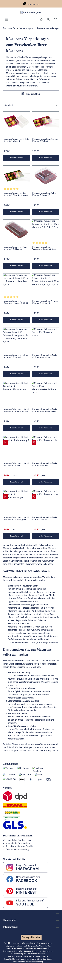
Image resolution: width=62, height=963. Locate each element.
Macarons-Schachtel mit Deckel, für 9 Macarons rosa (45, 518)
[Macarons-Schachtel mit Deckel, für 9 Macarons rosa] (45, 500)
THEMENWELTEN (33, 4)
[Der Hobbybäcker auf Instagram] (25, 867)
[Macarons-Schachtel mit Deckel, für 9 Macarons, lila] (45, 446)
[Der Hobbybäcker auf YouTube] (25, 903)
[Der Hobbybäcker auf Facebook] (25, 879)
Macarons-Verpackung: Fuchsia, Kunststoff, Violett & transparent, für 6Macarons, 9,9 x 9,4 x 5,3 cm (16, 140)
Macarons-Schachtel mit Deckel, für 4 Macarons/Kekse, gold (16, 518)
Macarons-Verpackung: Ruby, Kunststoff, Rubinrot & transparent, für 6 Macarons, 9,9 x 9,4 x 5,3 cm (45, 194)
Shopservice (9, 920)
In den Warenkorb (16, 158)
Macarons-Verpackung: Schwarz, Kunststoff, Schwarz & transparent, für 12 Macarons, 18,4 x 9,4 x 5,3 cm (17, 356)
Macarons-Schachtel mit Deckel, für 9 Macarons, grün (16, 464)
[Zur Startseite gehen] (31, 12)
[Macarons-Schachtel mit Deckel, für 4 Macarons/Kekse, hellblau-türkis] (45, 392)
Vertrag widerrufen (31, 937)
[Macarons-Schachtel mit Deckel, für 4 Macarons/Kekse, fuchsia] (16, 392)
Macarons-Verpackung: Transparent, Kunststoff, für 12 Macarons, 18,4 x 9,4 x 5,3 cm (16, 302)
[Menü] (6, 20)
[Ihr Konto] (48, 20)
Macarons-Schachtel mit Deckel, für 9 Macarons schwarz (45, 356)
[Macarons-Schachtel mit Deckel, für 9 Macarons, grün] (16, 446)
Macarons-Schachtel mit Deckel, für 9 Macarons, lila (45, 464)
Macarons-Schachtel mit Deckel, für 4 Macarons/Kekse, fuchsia (16, 410)
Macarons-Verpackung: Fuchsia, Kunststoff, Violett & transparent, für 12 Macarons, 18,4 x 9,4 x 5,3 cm (45, 140)
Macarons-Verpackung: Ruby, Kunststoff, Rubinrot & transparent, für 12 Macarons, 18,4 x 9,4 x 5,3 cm (15, 248)
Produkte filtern (33, 94)
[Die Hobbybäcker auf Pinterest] (25, 891)
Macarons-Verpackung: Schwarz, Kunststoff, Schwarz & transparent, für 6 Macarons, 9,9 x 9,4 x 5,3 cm (45, 302)
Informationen (10, 927)
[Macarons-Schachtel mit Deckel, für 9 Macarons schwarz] (45, 338)
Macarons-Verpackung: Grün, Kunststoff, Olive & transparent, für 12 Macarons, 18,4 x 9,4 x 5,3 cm (16, 194)
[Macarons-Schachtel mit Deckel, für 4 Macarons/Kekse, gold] (16, 500)
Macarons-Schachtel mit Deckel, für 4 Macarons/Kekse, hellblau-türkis (45, 410)
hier (43, 954)
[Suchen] (41, 20)
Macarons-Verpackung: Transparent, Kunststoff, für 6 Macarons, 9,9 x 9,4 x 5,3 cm (44, 248)
